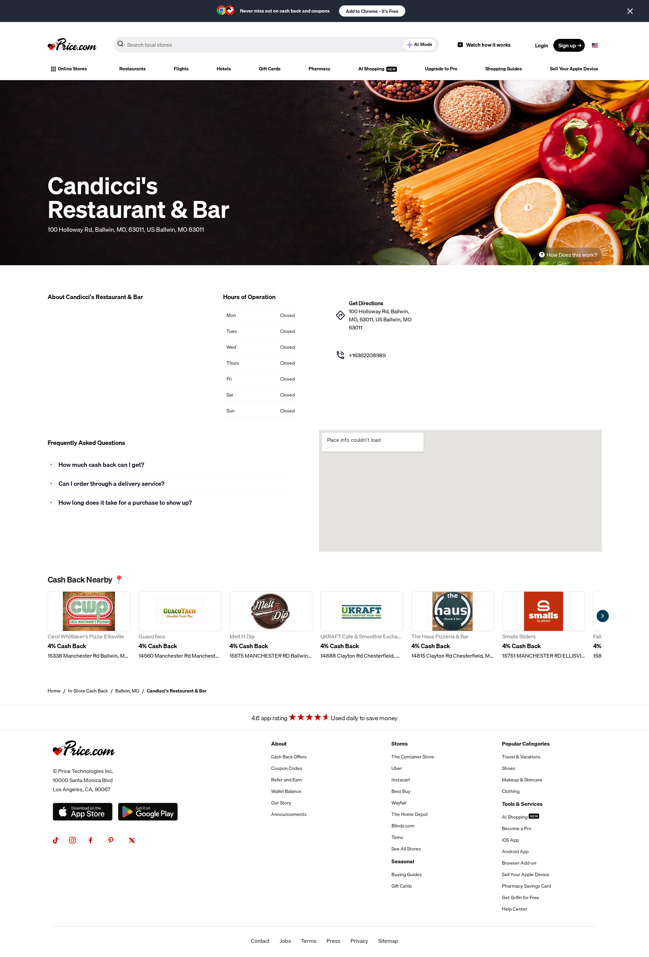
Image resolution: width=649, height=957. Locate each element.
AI (423, 44)
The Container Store (412, 756)
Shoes (508, 768)
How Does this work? (572, 254)
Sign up (567, 45)
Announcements (289, 814)
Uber (396, 768)
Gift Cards (270, 68)
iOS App (510, 840)
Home (54, 691)
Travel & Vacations (521, 756)
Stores (399, 743)
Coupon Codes (286, 768)
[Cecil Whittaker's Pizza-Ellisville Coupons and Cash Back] (89, 625)
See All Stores (406, 848)
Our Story (281, 802)
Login (541, 45)
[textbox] (595, 45)
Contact (260, 941)
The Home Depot (409, 814)
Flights (181, 68)
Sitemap (388, 941)
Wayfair (399, 802)
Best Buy (400, 791)
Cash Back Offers (289, 756)
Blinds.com (402, 825)
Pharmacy (319, 68)
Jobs (285, 941)
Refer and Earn (286, 779)
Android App (515, 851)
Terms (308, 941)
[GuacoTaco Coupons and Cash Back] (180, 625)
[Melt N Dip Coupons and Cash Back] (271, 625)
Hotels (224, 68)
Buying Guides (406, 874)
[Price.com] (84, 762)
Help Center (514, 909)
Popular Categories (526, 743)
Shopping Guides (503, 68)
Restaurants (132, 68)
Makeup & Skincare (522, 779)
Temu (397, 837)
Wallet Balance (286, 791)
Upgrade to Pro (441, 68)
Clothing (511, 791)
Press (333, 941)
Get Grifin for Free (520, 897)
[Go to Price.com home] (72, 45)
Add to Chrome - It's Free (372, 11)
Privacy (359, 941)
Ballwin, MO (127, 691)
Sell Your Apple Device (574, 68)
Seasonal (402, 861)
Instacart (400, 779)
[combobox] (276, 44)
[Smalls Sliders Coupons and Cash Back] (543, 625)
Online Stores (72, 68)
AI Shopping (371, 68)
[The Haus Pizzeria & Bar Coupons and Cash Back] (452, 625)
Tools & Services (522, 804)
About (279, 743)
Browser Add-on (519, 863)
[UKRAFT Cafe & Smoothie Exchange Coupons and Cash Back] (361, 625)
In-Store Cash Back (88, 691)
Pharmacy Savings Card (526, 886)
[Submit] (120, 45)
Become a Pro (516, 828)
